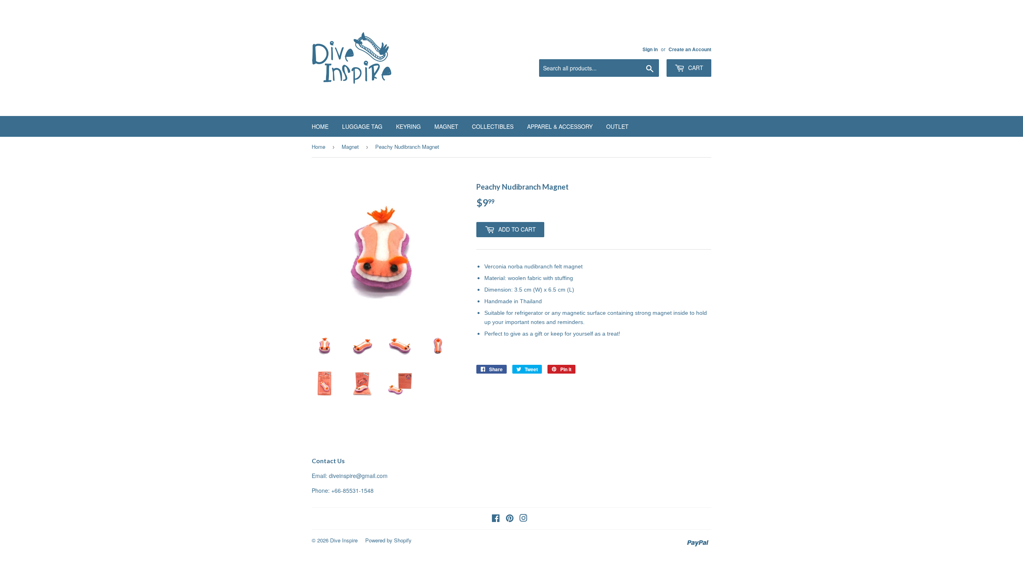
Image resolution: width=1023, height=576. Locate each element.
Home (320, 126)
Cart (695, 68)
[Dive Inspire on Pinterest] (510, 519)
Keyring (408, 126)
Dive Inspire (344, 540)
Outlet (617, 126)
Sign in (650, 49)
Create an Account (690, 49)
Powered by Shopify (388, 540)
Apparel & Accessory (560, 126)
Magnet (446, 126)
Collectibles (492, 126)
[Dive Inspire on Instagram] (523, 519)
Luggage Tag (362, 126)
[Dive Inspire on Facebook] (496, 519)
